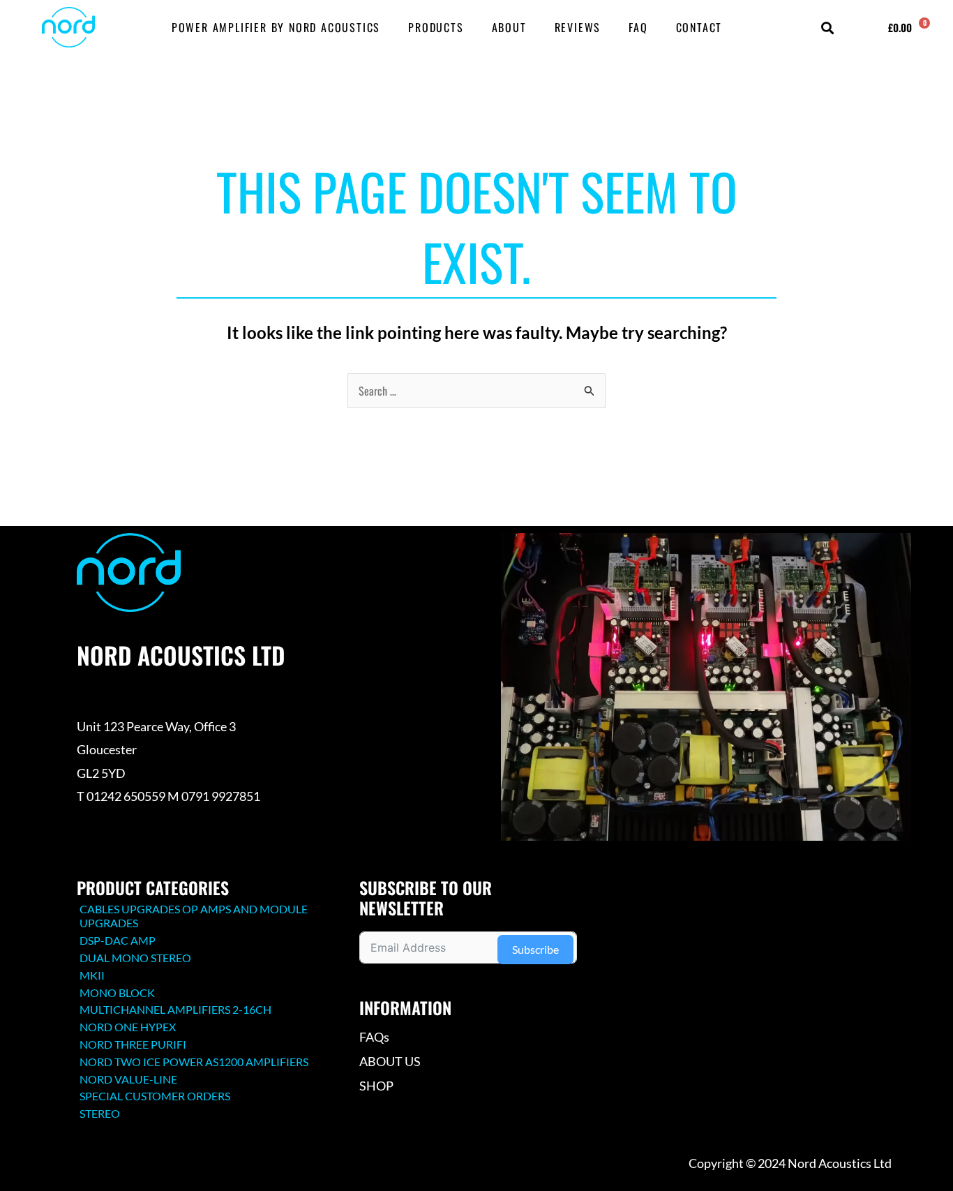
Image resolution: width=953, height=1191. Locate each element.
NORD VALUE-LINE (128, 1079)
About (509, 27)
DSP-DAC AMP (118, 940)
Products (435, 27)
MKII (92, 975)
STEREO (100, 1113)
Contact (699, 27)
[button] (827, 28)
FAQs (374, 1036)
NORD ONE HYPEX (128, 1026)
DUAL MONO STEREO (135, 957)
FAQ (638, 27)
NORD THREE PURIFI (133, 1044)
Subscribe (535, 949)
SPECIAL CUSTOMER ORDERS (155, 1095)
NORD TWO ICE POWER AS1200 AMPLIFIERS (194, 1061)
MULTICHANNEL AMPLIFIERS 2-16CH (175, 1009)
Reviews (578, 27)
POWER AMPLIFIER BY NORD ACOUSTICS (276, 27)
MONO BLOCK (117, 992)
